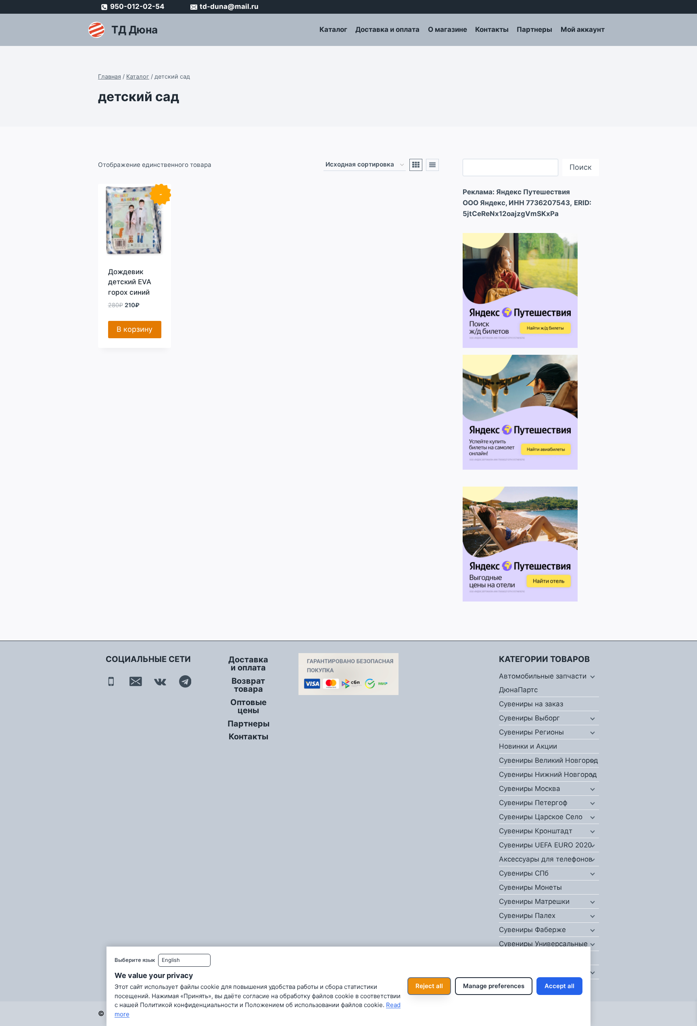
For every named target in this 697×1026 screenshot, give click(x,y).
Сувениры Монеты (530, 887)
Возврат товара (248, 685)
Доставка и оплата (387, 29)
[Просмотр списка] (432, 165)
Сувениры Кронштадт (535, 831)
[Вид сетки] (415, 165)
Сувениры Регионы (531, 732)
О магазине (447, 29)
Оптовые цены (248, 706)
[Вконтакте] (160, 681)
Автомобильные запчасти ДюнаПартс (542, 683)
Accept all (559, 986)
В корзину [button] (134, 329)
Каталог (333, 29)
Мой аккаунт (583, 29)
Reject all (429, 986)
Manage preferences (493, 986)
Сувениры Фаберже (532, 930)
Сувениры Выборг (529, 718)
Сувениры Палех (527, 916)
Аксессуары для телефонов (546, 859)
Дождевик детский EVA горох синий (129, 282)
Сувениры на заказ (531, 704)
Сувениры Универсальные (543, 944)
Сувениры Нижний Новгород (548, 774)
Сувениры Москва (529, 789)
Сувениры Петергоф (533, 803)
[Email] (135, 681)
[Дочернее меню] (591, 676)
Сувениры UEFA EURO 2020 (545, 845)
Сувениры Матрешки (534, 901)
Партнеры (534, 29)
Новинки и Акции (528, 746)
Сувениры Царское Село (540, 817)
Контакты (492, 29)
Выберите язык (135, 960)
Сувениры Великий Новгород (548, 760)
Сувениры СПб (524, 873)
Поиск (581, 167)
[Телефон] (111, 681)
